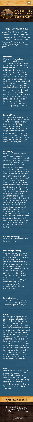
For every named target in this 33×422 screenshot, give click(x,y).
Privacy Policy (23, 411)
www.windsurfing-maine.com (13, 286)
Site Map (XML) (10, 411)
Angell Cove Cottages (19, 407)
